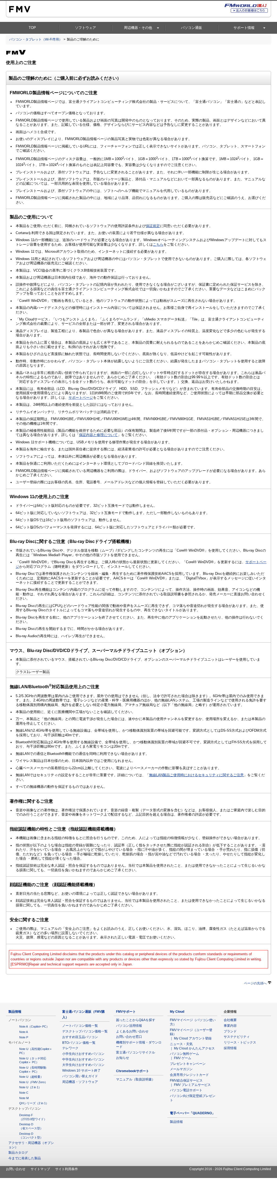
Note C (23, 1092)
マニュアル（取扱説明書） (135, 1079)
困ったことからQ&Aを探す (135, 1020)
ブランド (230, 1031)
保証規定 (153, 226)
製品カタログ (18, 1152)
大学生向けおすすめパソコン (83, 1065)
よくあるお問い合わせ (132, 1031)
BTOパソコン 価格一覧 (78, 1043)
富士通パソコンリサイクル (135, 1052)
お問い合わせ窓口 (129, 1037)
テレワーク (70, 1048)
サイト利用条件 (66, 1169)
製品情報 (14, 1012)
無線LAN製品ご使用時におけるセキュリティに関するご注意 (196, 775)
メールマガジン (181, 1069)
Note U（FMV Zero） (33, 1082)
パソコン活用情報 (129, 1026)
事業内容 (230, 1026)
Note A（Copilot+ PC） (34, 1026)
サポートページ (80, 398)
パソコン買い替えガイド (80, 1076)
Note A (23, 1032)
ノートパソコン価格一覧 (80, 1026)
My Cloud (177, 1012)
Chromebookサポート (132, 1071)
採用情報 (230, 1048)
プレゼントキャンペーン (188, 1064)
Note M (24, 1098)
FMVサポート (126, 1012)
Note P (23, 1037)
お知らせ (122, 1058)
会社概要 (230, 1020)
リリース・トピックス (240, 1042)
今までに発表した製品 (24, 1158)
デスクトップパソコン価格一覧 (85, 1031)
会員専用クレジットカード (189, 1075)
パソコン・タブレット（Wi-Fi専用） (35, 39)
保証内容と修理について (98, 435)
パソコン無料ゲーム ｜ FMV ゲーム (186, 1056)
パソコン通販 (191, 28)
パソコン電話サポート (186, 1090)
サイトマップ (40, 1169)
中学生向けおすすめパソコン (83, 1059)
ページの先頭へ (255, 983)
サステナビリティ (237, 1037)
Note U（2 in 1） (30, 1087)
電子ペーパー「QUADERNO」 (192, 1113)
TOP (32, 28)
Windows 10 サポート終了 (81, 1070)
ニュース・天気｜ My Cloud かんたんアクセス (192, 1046)
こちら (158, 244)
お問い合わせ (15, 1169)
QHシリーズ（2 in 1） (34, 1103)
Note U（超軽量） (31, 1076)
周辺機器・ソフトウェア (80, 1082)
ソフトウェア (85, 28)
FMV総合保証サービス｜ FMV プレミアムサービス (190, 1083)
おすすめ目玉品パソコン (80, 1037)
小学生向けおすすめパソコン (83, 1054)
